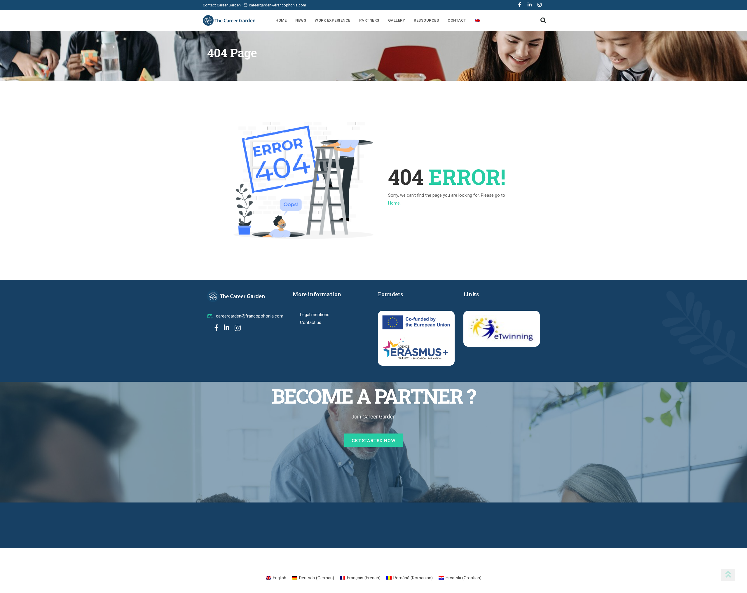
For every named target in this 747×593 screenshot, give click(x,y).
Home (281, 20)
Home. (394, 203)
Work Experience (332, 20)
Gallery (396, 20)
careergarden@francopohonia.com (249, 316)
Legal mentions (314, 314)
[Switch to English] (478, 20)
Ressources (426, 20)
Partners (369, 20)
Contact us (310, 322)
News (300, 20)
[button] (543, 20)
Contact (457, 20)
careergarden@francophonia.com (277, 5)
